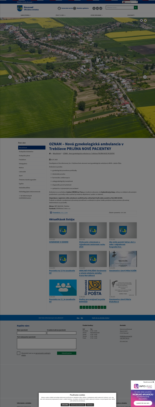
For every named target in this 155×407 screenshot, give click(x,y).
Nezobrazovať (148, 382)
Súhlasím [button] (65, 404)
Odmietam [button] (90, 404)
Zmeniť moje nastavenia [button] (77, 404)
